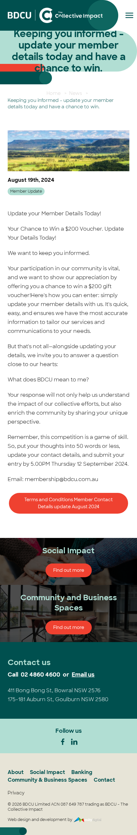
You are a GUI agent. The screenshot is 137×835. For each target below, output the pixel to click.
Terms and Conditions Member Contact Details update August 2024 (68, 503)
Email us (83, 674)
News (75, 93)
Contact (104, 780)
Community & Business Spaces (47, 780)
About (16, 772)
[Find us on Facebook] (63, 742)
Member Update (26, 191)
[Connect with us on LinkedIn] (74, 742)
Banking (81, 772)
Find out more (68, 570)
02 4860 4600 (40, 674)
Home (54, 93)
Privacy (16, 793)
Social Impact (47, 772)
